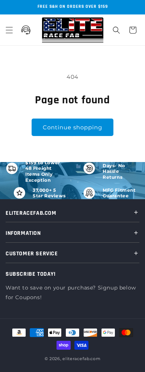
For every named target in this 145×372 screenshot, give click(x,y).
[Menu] (9, 30)
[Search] (116, 30)
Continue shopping (72, 127)
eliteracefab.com (81, 358)
